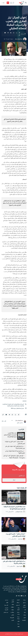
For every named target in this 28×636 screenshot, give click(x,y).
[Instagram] (19, 596)
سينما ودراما (18, 617)
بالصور (13, 620)
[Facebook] (25, 596)
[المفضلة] (8, 3)
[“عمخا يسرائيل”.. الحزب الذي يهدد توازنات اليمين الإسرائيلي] (14, 524)
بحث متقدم (6, 612)
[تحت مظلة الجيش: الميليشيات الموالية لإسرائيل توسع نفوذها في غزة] (14, 497)
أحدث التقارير (13, 601)
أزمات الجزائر (10, 404)
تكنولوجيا (24, 620)
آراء (25, 609)
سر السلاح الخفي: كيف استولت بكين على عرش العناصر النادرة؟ (14, 562)
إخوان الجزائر (16, 406)
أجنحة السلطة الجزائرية (19, 404)
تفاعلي (12, 615)
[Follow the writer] (12, 420)
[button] (25, 2)
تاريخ (25, 612)
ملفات (13, 604)
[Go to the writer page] (25, 421)
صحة (18, 624)
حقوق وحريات (24, 606)
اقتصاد (18, 600)
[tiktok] (16, 595)
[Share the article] (19, 33)
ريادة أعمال (18, 608)
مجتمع (24, 602)
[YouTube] (21, 596)
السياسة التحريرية (6, 608)
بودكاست (12, 612)
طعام (18, 621)
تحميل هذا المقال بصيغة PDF (17, 408)
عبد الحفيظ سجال (18, 39)
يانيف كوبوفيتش (18, 511)
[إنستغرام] (2, 421)
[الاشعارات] (11, 3)
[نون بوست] (21, 2)
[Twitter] (23, 596)
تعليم (25, 617)
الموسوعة (12, 617)
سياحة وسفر (18, 613)
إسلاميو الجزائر (10, 406)
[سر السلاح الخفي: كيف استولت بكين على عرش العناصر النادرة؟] (14, 551)
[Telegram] (18, 596)
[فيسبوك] (5, 421)
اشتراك (14, 480)
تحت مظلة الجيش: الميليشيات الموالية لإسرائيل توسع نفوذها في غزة (10, 435)
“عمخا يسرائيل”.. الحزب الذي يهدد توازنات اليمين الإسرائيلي (15, 535)
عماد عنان (20, 539)
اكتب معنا (6, 605)
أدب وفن (17, 605)
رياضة (25, 615)
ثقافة (18, 626)
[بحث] (13, 3)
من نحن (6, 600)
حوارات (12, 609)
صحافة (18, 602)
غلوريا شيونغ (19, 566)
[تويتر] (4, 421)
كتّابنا (7, 602)
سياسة (24, 600)
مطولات (12, 607)
